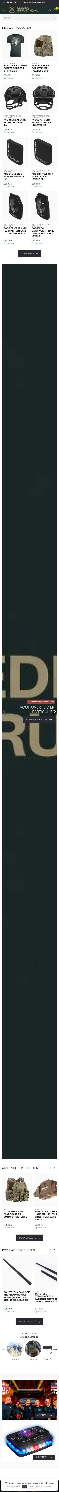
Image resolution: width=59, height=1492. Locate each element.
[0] (55, 9)
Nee (31, 1486)
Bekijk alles (28, 253)
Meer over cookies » (44, 1486)
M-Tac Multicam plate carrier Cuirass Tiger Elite (15, 1214)
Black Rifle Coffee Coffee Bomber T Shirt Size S (15, 68)
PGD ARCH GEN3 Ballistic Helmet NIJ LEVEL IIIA (42, 122)
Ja (24, 1486)
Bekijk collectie (27, 1238)
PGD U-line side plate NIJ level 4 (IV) (14, 177)
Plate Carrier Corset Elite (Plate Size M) (40, 68)
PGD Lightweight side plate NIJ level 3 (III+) (42, 177)
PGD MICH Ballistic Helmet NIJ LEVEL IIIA (15, 122)
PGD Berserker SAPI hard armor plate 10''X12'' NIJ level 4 (15, 231)
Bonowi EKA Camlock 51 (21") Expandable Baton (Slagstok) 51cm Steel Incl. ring (17, 1296)
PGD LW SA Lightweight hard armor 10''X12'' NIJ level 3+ (43, 232)
